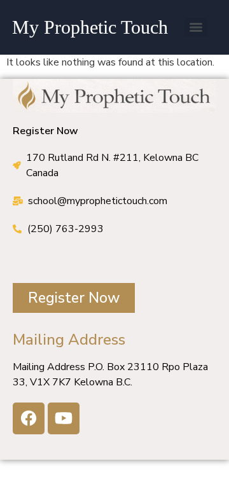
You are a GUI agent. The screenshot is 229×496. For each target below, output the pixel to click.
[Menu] (195, 27)
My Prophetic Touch (90, 27)
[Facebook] (29, 418)
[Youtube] (64, 418)
